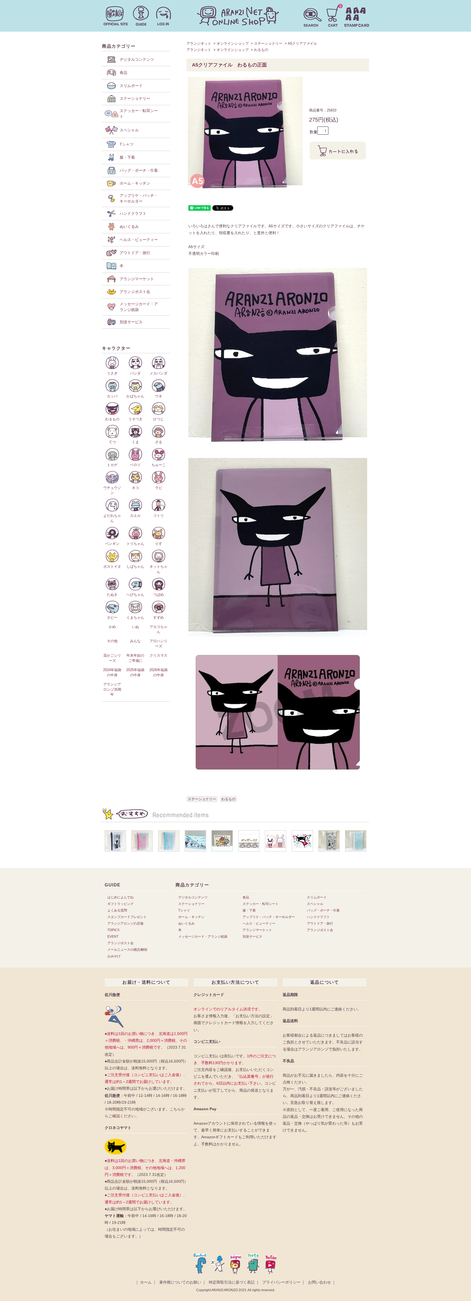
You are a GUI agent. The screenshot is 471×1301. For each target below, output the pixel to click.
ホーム (146, 1282)
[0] (333, 15)
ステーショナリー (268, 43)
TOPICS (113, 930)
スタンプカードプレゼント (127, 917)
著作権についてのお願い (180, 1282)
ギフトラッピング (120, 904)
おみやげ (113, 956)
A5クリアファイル (302, 43)
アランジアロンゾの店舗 (125, 923)
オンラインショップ (233, 43)
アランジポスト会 (120, 943)
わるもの (261, 50)
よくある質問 (117, 910)
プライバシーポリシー (281, 1282)
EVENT (112, 936)
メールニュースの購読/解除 (127, 950)
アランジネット (198, 43)
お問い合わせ (319, 1282)
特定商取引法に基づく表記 (232, 1282)
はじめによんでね (120, 897)
